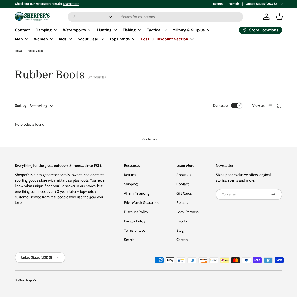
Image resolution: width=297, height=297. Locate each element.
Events (218, 4)
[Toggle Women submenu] (51, 39)
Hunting (104, 30)
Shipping (131, 184)
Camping (44, 30)
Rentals (234, 4)
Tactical (154, 30)
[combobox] (155, 17)
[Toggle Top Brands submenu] (133, 39)
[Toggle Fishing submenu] (139, 30)
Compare (220, 105)
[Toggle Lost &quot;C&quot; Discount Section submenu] (192, 39)
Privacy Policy (134, 221)
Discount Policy (136, 212)
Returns (130, 175)
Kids (63, 39)
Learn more (71, 4)
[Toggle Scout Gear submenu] (102, 39)
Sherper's (30, 280)
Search (129, 239)
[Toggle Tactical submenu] (165, 30)
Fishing (129, 30)
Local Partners (187, 212)
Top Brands (120, 39)
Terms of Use (134, 230)
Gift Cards (184, 193)
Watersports (74, 30)
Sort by (21, 105)
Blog (180, 230)
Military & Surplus (188, 30)
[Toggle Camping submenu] (55, 30)
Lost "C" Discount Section (164, 39)
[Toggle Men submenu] (26, 39)
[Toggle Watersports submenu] (90, 30)
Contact (22, 30)
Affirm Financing (136, 193)
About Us (183, 175)
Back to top (149, 139)
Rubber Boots (35, 50)
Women (41, 39)
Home (18, 50)
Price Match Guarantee (141, 202)
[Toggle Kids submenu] (70, 39)
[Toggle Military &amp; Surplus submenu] (208, 30)
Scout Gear (88, 39)
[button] (279, 17)
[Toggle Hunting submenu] (115, 30)
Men (19, 39)
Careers (182, 239)
